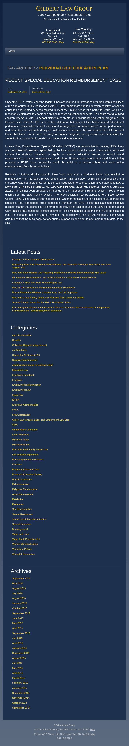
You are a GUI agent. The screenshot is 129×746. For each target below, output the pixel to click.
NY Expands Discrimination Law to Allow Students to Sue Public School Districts (54, 277)
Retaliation (18, 499)
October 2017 (19, 608)
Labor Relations (20, 434)
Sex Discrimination (22, 509)
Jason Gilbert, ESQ (41, 91)
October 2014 (19, 702)
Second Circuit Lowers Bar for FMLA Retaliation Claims (41, 302)
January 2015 (19, 687)
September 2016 (21, 633)
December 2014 (20, 693)
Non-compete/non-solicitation (27, 459)
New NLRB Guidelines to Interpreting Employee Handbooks (43, 287)
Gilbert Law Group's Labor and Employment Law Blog (40, 419)
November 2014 (20, 697)
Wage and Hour (20, 534)
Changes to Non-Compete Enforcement (33, 259)
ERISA (15, 399)
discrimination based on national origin (32, 365)
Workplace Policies (22, 549)
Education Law (20, 370)
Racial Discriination (22, 479)
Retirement (18, 504)
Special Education (21, 524)
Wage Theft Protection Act (26, 539)
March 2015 (18, 678)
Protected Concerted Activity (27, 474)
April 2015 (17, 673)
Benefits (16, 340)
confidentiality (19, 350)
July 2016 (17, 638)
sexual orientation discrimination (29, 519)
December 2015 (20, 653)
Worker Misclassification (25, 544)
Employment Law (21, 389)
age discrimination (22, 335)
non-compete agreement (25, 454)
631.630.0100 (49, 42)
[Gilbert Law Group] (64, 10)
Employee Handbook (23, 375)
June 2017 (18, 618)
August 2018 (19, 598)
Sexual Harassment (22, 514)
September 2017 (21, 613)
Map (61, 42)
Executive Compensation (25, 404)
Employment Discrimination (26, 384)
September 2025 (21, 578)
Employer (17, 380)
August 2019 (19, 588)
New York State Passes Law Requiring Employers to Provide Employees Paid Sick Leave (59, 272)
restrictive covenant (22, 494)
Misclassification (20, 444)
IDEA (15, 424)
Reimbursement (20, 484)
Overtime (17, 464)
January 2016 (19, 648)
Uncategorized (20, 529)
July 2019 (17, 593)
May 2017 (17, 623)
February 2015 (20, 682)
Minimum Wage (20, 439)
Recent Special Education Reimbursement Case (63, 80)
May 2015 (17, 668)
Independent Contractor (25, 429)
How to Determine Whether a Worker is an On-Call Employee (44, 292)
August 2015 (19, 658)
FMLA (15, 409)
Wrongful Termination (23, 554)
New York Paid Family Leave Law (30, 449)
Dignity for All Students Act (26, 355)
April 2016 (17, 643)
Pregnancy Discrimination (25, 469)
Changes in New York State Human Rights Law (37, 282)
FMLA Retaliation (21, 414)
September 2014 (21, 707)
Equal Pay (17, 395)
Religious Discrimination (25, 489)
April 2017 (17, 628)
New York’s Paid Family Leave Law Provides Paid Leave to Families (48, 297)
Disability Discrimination (24, 360)
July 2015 (17, 663)
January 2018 (19, 603)
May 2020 (17, 583)
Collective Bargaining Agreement (29, 345)
